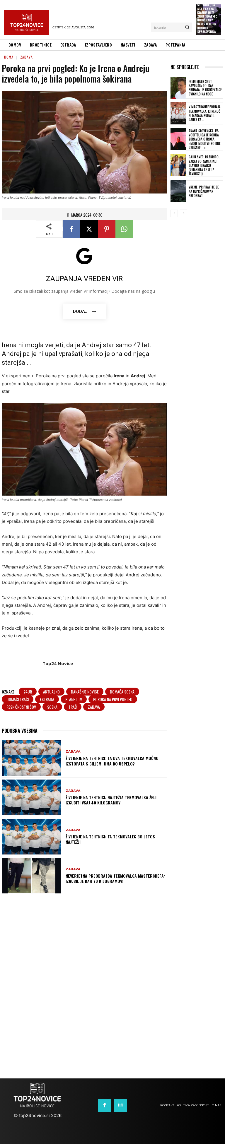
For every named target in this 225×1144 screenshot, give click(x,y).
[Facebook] (71, 229)
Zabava (26, 56)
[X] (89, 229)
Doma (8, 56)
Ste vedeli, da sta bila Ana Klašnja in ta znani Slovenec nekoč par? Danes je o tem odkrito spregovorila (207, 18)
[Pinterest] (106, 229)
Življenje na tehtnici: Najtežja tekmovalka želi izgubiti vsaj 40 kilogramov (111, 800)
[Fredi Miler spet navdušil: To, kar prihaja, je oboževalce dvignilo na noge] (178, 88)
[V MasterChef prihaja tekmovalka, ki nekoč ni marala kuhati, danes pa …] (178, 113)
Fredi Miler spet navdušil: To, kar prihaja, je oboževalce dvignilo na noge (205, 87)
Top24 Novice (57, 663)
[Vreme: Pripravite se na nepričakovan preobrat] (178, 191)
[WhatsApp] (124, 229)
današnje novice (85, 692)
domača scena (122, 692)
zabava (94, 707)
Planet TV (73, 699)
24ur (27, 692)
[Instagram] (120, 1105)
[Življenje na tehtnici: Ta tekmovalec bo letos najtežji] (31, 836)
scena (52, 707)
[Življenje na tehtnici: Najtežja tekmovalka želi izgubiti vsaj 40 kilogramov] (31, 797)
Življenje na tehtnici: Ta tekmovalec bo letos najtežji (110, 839)
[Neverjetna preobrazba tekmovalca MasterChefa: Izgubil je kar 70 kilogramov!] (31, 876)
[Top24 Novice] (22, 663)
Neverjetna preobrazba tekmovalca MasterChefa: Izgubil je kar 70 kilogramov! (115, 878)
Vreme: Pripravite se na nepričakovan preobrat (204, 191)
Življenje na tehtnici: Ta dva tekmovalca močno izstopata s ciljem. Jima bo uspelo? (112, 760)
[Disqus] (112, 980)
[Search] (187, 27)
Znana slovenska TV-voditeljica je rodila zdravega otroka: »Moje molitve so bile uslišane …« (205, 139)
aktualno (51, 692)
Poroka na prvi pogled (112, 699)
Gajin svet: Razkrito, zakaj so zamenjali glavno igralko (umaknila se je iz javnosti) (204, 165)
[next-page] (183, 213)
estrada (47, 699)
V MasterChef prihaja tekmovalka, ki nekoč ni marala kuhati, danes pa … (205, 113)
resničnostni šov (21, 707)
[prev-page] (174, 213)
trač (73, 707)
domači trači (17, 699)
